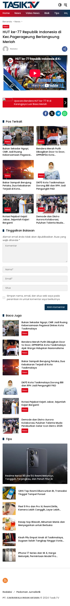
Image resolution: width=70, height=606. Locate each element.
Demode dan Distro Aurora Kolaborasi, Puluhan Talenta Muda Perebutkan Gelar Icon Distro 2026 (49, 220)
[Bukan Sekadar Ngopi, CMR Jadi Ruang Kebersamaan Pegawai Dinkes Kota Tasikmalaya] (18, 135)
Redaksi (14, 49)
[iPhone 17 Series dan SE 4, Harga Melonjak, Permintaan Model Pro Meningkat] (9, 555)
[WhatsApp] (64, 113)
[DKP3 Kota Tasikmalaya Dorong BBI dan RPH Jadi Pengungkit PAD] (51, 169)
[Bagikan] (64, 49)
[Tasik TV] (29, 4)
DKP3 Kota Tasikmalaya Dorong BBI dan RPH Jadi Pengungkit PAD (51, 185)
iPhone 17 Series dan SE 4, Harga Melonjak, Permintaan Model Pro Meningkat (37, 555)
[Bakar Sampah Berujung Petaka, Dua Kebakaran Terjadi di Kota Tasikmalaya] (18, 169)
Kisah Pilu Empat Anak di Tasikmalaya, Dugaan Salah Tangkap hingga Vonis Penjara (40, 539)
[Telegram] (58, 113)
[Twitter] (52, 113)
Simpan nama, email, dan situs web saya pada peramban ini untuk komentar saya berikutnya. (33, 297)
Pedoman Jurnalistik (28, 592)
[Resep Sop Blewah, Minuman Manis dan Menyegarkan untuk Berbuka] (9, 524)
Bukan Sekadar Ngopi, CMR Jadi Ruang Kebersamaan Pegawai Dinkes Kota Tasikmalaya (18, 152)
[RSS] (5, 580)
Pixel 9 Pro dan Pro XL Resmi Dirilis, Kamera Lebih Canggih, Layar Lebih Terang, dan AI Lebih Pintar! (38, 508)
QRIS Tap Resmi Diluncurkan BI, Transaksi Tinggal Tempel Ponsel (42, 492)
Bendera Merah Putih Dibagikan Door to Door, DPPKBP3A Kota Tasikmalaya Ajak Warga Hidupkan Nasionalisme (51, 152)
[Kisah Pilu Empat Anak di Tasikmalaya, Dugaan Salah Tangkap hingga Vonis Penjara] (9, 539)
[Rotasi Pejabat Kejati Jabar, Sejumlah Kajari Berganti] (18, 203)
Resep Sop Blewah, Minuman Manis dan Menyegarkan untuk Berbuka (41, 523)
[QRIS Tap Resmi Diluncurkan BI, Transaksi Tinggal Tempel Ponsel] (9, 493)
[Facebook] (45, 113)
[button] (60, 5)
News (5, 26)
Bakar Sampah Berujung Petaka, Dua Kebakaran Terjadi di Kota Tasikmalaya (17, 186)
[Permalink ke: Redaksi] (6, 49)
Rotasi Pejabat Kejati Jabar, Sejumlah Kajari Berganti (16, 219)
